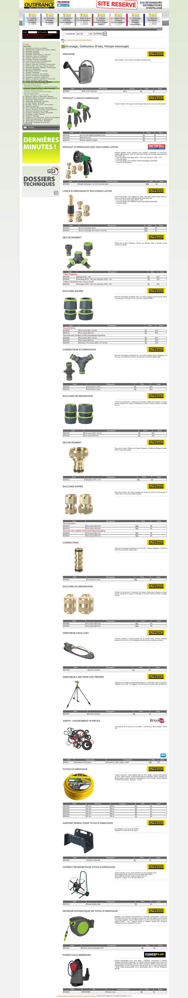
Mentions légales (62, 996)
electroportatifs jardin (31, 93)
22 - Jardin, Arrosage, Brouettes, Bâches (78, 40)
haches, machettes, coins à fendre (36, 95)
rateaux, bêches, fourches (33, 90)
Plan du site (82, 996)
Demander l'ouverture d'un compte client (37, 34)
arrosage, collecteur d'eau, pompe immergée (39, 88)
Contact (31, 127)
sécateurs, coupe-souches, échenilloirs (37, 91)
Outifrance (73, 996)
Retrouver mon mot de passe (33, 37)
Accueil (26, 44)
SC (148, 184)
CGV (89, 996)
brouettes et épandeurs (32, 85)
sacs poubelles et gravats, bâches (36, 83)
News (94, 996)
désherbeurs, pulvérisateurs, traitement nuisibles (41, 87)
